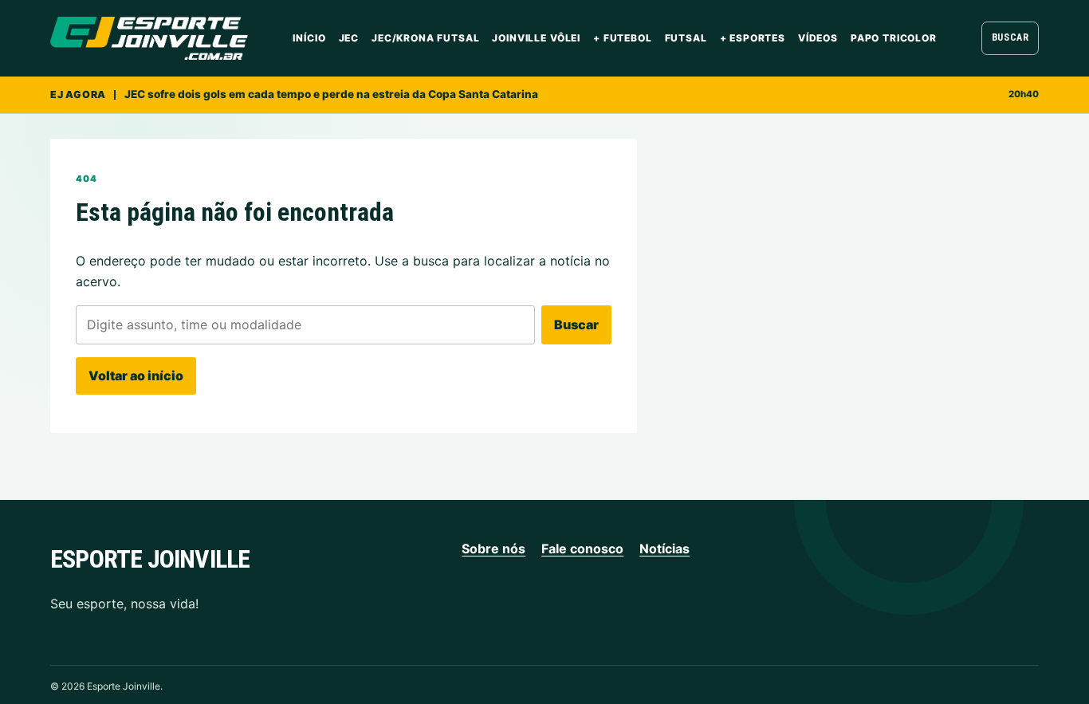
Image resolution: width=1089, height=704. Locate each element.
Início (309, 38)
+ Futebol (622, 38)
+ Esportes (752, 38)
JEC (349, 38)
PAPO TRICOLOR (894, 38)
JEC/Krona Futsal (425, 38)
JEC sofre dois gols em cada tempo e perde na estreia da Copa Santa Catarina (331, 94)
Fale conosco (582, 549)
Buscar (1010, 37)
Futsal (686, 38)
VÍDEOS (818, 38)
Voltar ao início (135, 375)
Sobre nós (493, 549)
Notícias (664, 549)
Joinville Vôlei (536, 38)
